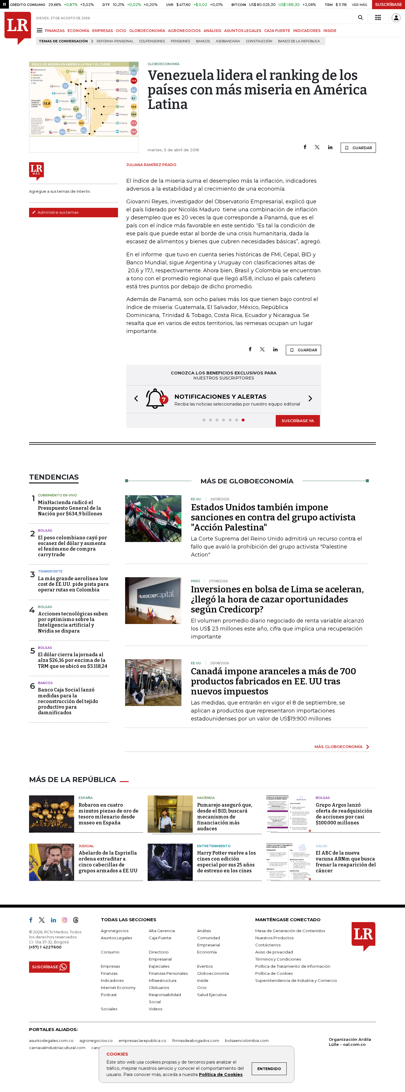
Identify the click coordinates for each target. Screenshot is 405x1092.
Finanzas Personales (168, 973)
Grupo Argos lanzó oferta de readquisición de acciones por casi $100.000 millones (344, 814)
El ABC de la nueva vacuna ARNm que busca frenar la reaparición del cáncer (346, 862)
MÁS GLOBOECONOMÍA (339, 746)
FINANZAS (55, 30)
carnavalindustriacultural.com (57, 1047)
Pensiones (180, 41)
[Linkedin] (330, 147)
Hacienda (206, 798)
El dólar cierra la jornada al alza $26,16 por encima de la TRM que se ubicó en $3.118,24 (72, 660)
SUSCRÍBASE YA (298, 420)
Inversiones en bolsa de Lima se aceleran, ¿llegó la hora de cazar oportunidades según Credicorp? (277, 599)
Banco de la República (299, 41)
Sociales (109, 1008)
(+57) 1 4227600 (45, 947)
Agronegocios (114, 930)
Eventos (205, 966)
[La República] (17, 28)
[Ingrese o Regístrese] (396, 17)
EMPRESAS (102, 30)
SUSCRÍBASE (388, 4)
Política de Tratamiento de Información (292, 966)
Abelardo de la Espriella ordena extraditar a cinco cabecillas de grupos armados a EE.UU (108, 862)
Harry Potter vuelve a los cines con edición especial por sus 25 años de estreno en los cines (226, 862)
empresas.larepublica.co (142, 1040)
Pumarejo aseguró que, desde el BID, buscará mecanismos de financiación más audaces (224, 817)
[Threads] (78, 921)
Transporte (50, 571)
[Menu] (40, 30)
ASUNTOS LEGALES (242, 30)
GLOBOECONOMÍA (147, 30)
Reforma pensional (115, 41)
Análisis (204, 930)
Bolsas (45, 530)
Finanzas (109, 973)
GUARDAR (362, 148)
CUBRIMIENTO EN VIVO (57, 495)
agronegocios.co (96, 1040)
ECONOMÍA (78, 30)
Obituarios (159, 987)
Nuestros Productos (274, 937)
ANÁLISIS (212, 30)
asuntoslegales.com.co (51, 1040)
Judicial (86, 846)
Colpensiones (152, 41)
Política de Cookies (221, 1074)
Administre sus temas (57, 212)
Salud (321, 846)
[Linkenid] (56, 921)
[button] (134, 399)
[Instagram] (67, 921)
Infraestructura (162, 980)
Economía (207, 952)
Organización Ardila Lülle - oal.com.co (350, 1042)
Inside (202, 980)
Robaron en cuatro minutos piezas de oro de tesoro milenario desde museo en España (108, 814)
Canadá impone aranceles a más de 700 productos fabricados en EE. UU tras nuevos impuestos (273, 681)
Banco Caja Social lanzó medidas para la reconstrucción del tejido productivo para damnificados (68, 701)
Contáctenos (267, 945)
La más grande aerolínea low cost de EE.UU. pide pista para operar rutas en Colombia (73, 584)
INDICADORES (307, 30)
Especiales (159, 966)
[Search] (360, 18)
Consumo (110, 952)
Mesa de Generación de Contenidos (290, 930)
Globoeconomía (213, 973)
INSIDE (330, 30)
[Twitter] (317, 147)
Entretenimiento (214, 846)
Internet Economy (118, 987)
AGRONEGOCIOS (184, 30)
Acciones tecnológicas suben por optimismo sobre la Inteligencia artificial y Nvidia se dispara (73, 622)
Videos (155, 1008)
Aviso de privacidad (274, 952)
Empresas (110, 966)
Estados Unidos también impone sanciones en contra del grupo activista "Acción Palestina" (273, 517)
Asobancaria (228, 41)
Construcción (259, 41)
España (86, 798)
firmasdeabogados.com (195, 1040)
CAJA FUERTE (277, 30)
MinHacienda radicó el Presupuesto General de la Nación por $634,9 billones (70, 508)
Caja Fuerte (160, 937)
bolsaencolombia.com (247, 1040)
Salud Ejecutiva (212, 994)
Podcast (109, 994)
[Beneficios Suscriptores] (378, 18)
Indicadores (112, 980)
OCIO (121, 30)
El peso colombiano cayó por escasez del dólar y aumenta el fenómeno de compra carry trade (72, 546)
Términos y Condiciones (278, 959)
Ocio (202, 987)
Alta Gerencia (162, 930)
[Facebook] (305, 147)
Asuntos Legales (116, 937)
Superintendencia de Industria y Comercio (296, 980)
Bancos (203, 41)
